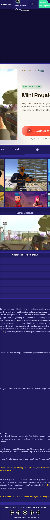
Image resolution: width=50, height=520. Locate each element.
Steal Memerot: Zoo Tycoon (28, 497)
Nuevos (43, 3)
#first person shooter (26, 468)
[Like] (37, 150)
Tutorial (15, 149)
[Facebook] (31, 512)
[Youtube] (18, 512)
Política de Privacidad (22, 507)
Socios (43, 507)
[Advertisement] (25, 37)
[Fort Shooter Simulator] (26, 175)
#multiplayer (43, 468)
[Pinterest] (11, 512)
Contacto (7, 507)
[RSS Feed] (38, 512)
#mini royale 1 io (8, 468)
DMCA (36, 507)
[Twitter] (25, 512)
